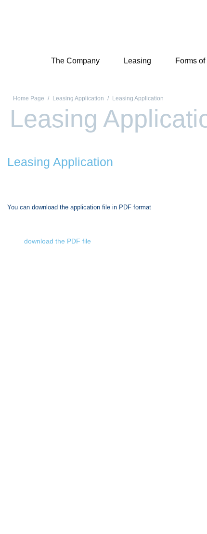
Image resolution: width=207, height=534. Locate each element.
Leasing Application (78, 98)
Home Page (28, 98)
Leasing (137, 61)
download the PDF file (57, 241)
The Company (75, 61)
